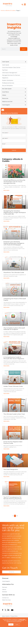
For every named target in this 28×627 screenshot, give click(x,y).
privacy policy (22, 619)
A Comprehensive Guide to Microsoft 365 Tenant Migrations (14, 358)
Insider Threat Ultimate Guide (13, 386)
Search (24, 49)
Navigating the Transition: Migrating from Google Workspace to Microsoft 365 (15, 212)
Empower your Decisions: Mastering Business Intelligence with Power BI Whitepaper (14, 243)
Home (2, 10)
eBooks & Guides (10, 10)
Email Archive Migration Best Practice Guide (13, 442)
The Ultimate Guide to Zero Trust (14, 414)
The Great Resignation (11, 469)
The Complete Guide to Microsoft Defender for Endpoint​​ (14, 328)
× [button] (25, 619)
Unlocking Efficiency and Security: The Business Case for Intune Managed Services (14, 181)
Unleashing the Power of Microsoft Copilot (15, 299)
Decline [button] (17, 624)
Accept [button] (11, 624)
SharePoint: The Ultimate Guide (14, 272)
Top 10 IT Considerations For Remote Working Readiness (13, 498)
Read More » (7, 190)
